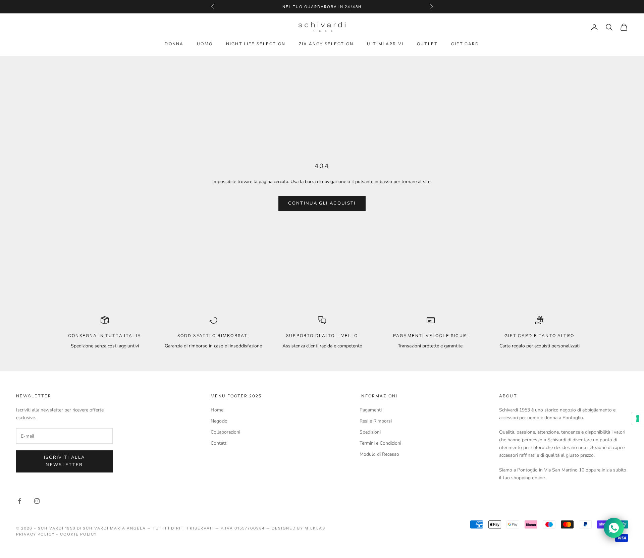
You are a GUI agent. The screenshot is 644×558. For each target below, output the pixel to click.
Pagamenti (371, 410)
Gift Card (465, 43)
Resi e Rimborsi (376, 421)
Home (217, 410)
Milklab (315, 528)
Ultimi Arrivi (385, 43)
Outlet (427, 43)
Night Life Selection (255, 43)
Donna (174, 43)
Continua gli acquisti (322, 203)
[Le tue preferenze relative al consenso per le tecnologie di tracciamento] (637, 418)
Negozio (219, 421)
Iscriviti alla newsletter (64, 460)
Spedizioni (370, 432)
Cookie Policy (78, 534)
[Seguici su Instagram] (37, 501)
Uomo (205, 43)
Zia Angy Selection (326, 43)
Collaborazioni (225, 432)
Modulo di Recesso (379, 454)
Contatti (219, 443)
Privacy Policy (35, 534)
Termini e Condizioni (380, 443)
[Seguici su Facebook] (19, 501)
